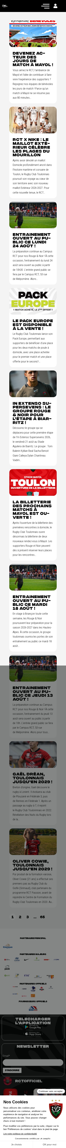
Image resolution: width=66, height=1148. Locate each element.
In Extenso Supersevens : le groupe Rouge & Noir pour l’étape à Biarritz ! (32, 412)
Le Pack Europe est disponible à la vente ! (33, 324)
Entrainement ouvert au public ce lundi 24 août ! (32, 240)
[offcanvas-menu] (45, 6)
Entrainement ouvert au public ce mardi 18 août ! (32, 602)
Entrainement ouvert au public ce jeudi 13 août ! (33, 693)
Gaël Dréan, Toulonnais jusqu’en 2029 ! (32, 778)
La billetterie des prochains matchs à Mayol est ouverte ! (32, 509)
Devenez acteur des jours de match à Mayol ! (33, 59)
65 (43, 916)
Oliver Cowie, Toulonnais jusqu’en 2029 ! (32, 865)
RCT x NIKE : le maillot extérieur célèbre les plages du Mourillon (31, 147)
